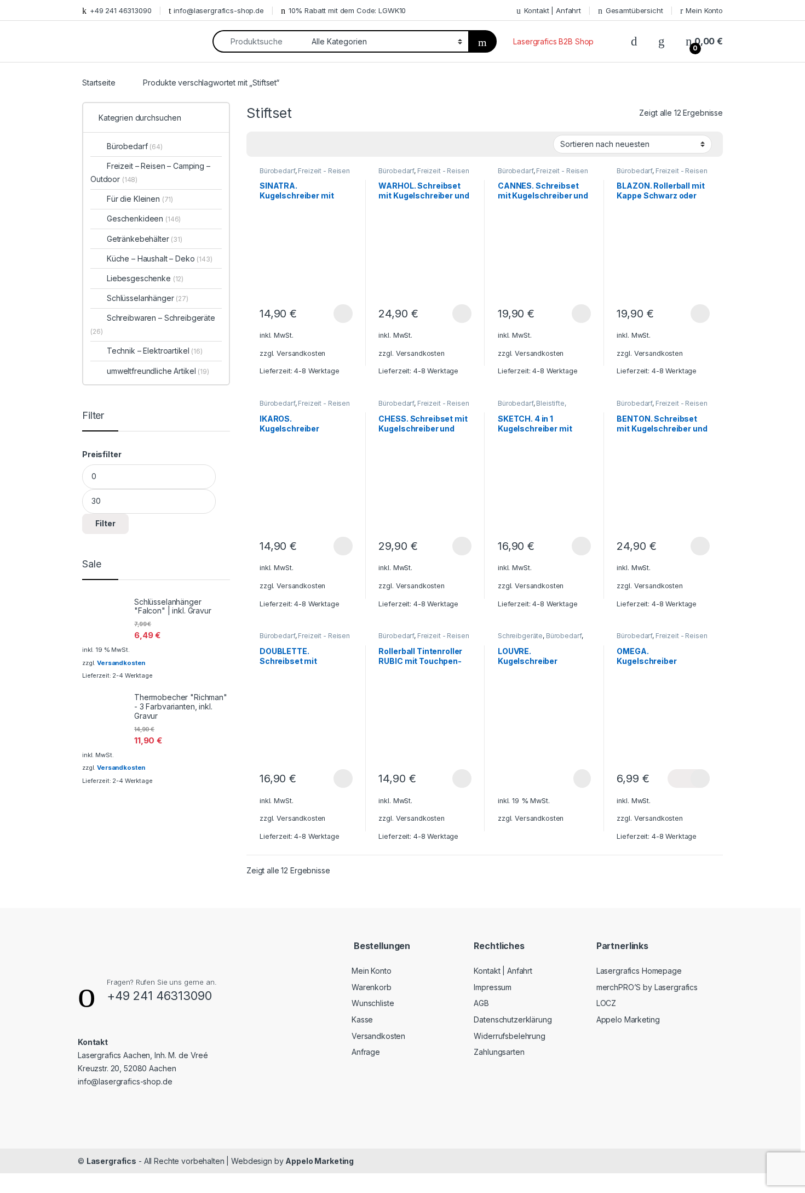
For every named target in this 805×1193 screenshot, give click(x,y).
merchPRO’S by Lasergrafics (647, 987)
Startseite (99, 82)
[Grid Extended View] (277, 144)
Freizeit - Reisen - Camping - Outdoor (305, 174)
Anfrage (366, 1051)
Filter (105, 523)
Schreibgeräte (520, 636)
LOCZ (606, 1003)
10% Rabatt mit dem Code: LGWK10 (347, 10)
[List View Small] (309, 144)
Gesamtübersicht (634, 10)
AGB (481, 1003)
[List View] (293, 144)
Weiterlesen (569, 778)
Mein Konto (704, 10)
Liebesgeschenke (145, 278)
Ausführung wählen (332, 313)
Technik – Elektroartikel (155, 350)
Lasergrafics (111, 1161)
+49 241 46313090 (121, 10)
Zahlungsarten (499, 1051)
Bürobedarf (277, 171)
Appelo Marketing (628, 1019)
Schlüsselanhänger (147, 298)
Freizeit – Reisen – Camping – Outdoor (150, 172)
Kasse (362, 1019)
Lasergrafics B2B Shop (553, 41)
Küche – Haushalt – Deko (159, 258)
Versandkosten (301, 353)
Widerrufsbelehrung (509, 1036)
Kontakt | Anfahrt (552, 10)
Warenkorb (372, 987)
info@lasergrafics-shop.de (219, 10)
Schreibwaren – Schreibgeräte (152, 324)
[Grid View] (261, 144)
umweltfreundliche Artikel (158, 371)
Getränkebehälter (144, 238)
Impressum (492, 987)
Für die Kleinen (140, 198)
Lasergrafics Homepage (639, 970)
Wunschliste (373, 1003)
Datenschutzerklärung (512, 1019)
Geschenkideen (144, 218)
